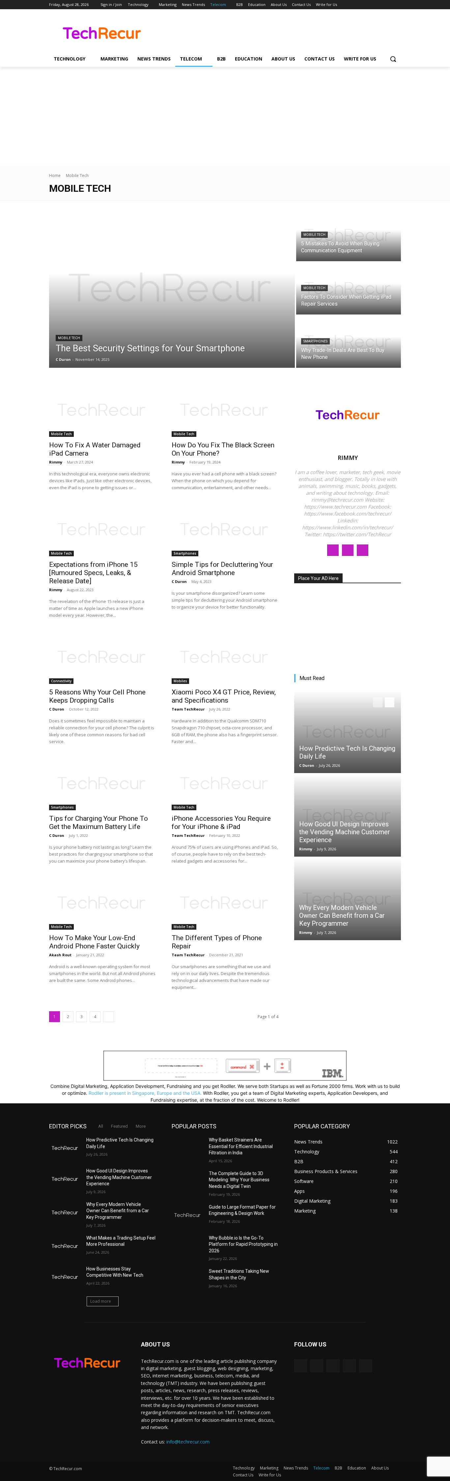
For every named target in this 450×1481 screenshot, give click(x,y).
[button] (393, 59)
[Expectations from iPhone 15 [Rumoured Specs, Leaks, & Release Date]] (102, 529)
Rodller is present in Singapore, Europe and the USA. (145, 1093)
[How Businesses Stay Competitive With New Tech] (65, 1277)
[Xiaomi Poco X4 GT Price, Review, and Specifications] (225, 657)
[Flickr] (332, 1365)
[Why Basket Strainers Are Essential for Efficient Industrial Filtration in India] (188, 1148)
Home (55, 175)
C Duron (179, 581)
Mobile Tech (69, 338)
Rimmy (55, 462)
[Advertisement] (225, 116)
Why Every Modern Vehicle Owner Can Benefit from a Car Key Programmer (342, 915)
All (100, 1126)
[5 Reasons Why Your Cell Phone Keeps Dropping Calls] (102, 657)
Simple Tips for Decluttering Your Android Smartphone (222, 569)
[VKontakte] (365, 1365)
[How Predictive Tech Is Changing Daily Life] (347, 732)
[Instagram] (370, 5)
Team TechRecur (188, 709)
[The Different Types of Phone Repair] (225, 903)
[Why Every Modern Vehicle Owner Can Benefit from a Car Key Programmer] (347, 899)
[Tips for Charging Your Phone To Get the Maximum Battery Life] (102, 783)
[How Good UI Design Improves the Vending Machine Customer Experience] (347, 815)
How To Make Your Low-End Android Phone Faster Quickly (94, 942)
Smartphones (315, 341)
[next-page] (108, 1016)
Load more (100, 1301)
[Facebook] (360, 5)
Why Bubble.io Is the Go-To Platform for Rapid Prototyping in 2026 (243, 1244)
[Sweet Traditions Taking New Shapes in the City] (188, 1279)
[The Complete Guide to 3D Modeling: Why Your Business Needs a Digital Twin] (188, 1181)
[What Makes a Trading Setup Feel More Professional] (65, 1246)
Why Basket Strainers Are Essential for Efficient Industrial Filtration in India (241, 1146)
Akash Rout (60, 954)
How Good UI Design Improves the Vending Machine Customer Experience (344, 832)
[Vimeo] (388, 5)
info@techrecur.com (188, 1442)
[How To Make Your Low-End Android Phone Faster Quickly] (102, 903)
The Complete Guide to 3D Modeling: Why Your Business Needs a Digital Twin (239, 1180)
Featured (119, 1126)
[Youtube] (397, 5)
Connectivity (61, 681)
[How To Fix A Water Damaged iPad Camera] (102, 410)
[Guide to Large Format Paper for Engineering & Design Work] (188, 1215)
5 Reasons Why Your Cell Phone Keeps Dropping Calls (97, 696)
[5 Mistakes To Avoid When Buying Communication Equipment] (348, 235)
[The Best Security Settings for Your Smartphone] (172, 288)
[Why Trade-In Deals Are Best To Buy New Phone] (348, 342)
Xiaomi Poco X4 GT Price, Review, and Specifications (224, 696)
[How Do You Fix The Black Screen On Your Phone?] (225, 410)
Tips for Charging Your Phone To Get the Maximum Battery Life (98, 823)
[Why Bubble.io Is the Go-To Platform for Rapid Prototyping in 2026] (188, 1246)
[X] (379, 5)
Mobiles (180, 681)
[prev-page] (377, 702)
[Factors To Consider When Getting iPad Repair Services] (348, 288)
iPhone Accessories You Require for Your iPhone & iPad (221, 823)
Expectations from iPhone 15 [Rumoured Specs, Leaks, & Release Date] (93, 573)
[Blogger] (300, 1365)
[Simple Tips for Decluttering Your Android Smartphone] (225, 529)
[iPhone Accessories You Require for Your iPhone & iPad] (225, 783)
